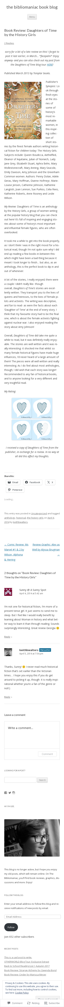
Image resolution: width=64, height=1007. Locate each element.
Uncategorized (39, 513)
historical (21, 517)
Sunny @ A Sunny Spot (32, 590)
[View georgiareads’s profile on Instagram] (13, 792)
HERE (50, 64)
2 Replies (9, 43)
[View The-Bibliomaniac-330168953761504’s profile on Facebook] (5, 792)
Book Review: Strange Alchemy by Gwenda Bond (30, 970)
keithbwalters (20, 522)
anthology (9, 517)
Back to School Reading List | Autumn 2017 (27, 966)
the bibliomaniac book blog (32, 6)
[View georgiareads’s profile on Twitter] (9, 792)
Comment (47, 753)
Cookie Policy (22, 992)
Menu (32, 16)
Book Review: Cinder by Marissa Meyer (25, 974)
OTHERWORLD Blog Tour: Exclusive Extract (26, 961)
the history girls (35, 517)
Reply (7, 636)
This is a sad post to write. (18, 957)
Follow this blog (13, 895)
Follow (11, 927)
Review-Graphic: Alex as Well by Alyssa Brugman (46, 549)
